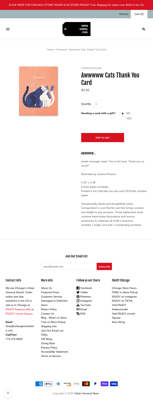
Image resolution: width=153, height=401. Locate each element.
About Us (46, 288)
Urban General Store (86, 393)
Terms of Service (51, 355)
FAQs (44, 334)
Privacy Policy (49, 347)
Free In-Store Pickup (53, 322)
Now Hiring (118, 322)
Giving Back (48, 343)
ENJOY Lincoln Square (19, 313)
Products (61, 49)
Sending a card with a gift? (98, 113)
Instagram (85, 300)
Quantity (86, 103)
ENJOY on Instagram (124, 296)
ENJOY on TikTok (122, 300)
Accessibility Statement (54, 351)
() (139, 14)
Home (50, 49)
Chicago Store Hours (124, 288)
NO (128, 113)
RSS (82, 313)
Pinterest (85, 296)
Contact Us (47, 313)
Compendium (91, 68)
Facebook (85, 288)
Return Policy (49, 309)
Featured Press (50, 292)
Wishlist (123, 14)
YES (128, 118)
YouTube (85, 305)
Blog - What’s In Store (54, 317)
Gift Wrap (46, 338)
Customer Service (51, 296)
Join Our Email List (52, 330)
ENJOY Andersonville (18, 309)
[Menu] (8, 29)
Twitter (83, 292)
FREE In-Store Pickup (125, 292)
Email (83, 309)
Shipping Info (49, 326)
